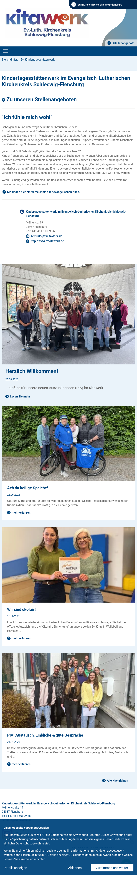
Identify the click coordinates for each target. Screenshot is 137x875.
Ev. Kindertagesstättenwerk (38, 59)
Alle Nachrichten (117, 780)
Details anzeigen (15, 868)
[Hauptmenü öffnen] (5, 51)
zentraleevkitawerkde (46, 236)
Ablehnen (75, 868)
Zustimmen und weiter (112, 868)
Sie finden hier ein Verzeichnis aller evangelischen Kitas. (43, 192)
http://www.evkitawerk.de (47, 241)
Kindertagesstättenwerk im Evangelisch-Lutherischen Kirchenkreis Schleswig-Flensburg (76, 214)
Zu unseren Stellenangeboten (41, 99)
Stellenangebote (123, 43)
